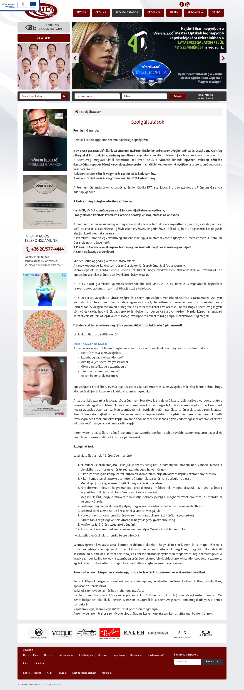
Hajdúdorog (119, 655)
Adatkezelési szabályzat (84, 673)
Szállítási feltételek (32, 673)
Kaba (25, 663)
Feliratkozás (212, 661)
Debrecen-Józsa (31, 655)
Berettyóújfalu (86, 655)
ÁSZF (49, 673)
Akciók (81, 12)
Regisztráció (205, 95)
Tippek (174, 12)
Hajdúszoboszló (156, 655)
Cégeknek (154, 12)
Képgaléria (195, 12)
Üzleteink (28, 650)
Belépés (178, 96)
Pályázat (62, 673)
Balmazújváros (66, 655)
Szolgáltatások (126, 12)
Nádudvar (39, 663)
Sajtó (216, 12)
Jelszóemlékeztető (205, 98)
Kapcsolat (106, 673)
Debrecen (48, 655)
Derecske (102, 655)
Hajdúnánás (136, 655)
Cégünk (100, 12)
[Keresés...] (64, 96)
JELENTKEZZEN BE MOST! (90, 344)
